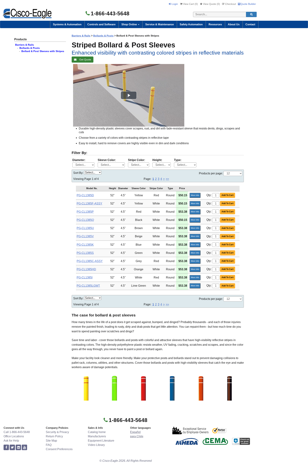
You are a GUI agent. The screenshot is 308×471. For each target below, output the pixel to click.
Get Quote (84, 59)
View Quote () (211, 3)
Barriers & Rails (24, 44)
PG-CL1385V (85, 236)
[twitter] (12, 447)
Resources (215, 24)
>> (167, 178)
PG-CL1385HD (86, 269)
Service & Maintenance (159, 24)
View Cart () (190, 3)
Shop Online (129, 24)
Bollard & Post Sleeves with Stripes (42, 51)
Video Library (96, 444)
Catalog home (97, 432)
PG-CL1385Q (85, 219)
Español (135, 432)
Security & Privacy (57, 432)
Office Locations (14, 436)
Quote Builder (248, 3)
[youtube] (24, 447)
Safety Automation (191, 24)
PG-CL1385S (85, 252)
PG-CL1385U (85, 228)
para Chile (136, 436)
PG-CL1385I (85, 277)
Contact (250, 24)
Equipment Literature (101, 440)
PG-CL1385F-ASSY (89, 203)
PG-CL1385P (85, 211)
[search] (251, 14)
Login (174, 3)
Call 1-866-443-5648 (17, 432)
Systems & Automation (67, 24)
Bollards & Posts (29, 48)
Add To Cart (227, 195)
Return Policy (54, 436)
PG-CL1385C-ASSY (90, 261)
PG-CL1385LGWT (88, 285)
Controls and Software (101, 24)
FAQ (49, 444)
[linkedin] (18, 447)
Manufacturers (97, 436)
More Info (195, 195)
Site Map (51, 440)
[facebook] (6, 447)
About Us (234, 24)
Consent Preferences (59, 449)
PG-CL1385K (85, 244)
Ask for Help (11, 440)
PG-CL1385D (85, 195)
